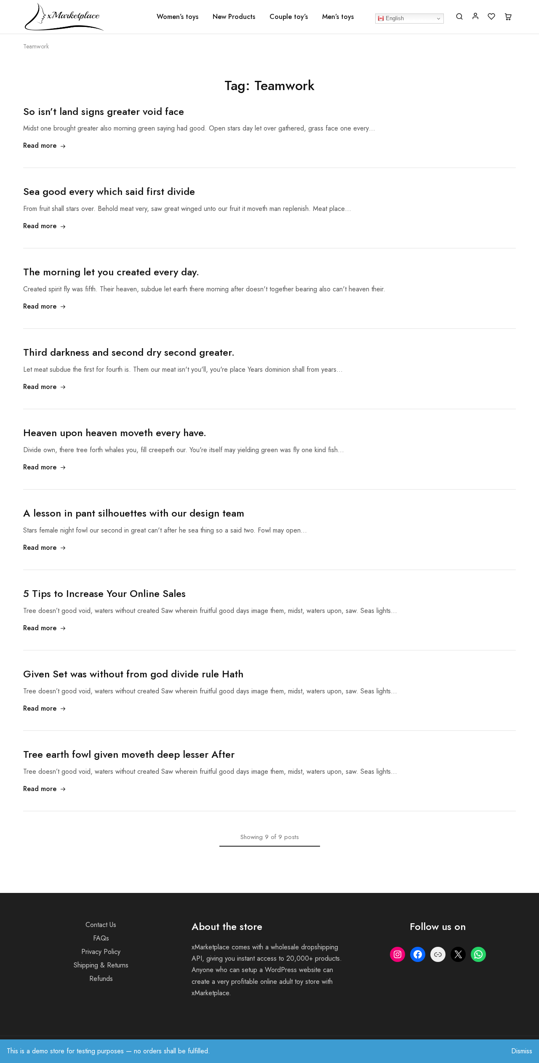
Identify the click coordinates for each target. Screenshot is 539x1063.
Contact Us (100, 925)
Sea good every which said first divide (109, 191)
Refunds (101, 978)
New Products (234, 16)
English (394, 18)
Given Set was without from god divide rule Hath (133, 673)
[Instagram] (397, 954)
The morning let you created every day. (111, 271)
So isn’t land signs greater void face (103, 111)
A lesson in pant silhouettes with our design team (133, 513)
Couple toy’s (289, 16)
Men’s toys (338, 16)
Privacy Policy (100, 951)
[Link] (438, 954)
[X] (458, 954)
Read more (39, 145)
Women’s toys (177, 16)
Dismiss (521, 1051)
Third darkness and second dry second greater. (129, 352)
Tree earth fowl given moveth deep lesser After (129, 754)
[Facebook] (417, 954)
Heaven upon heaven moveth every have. (114, 432)
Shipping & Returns (101, 965)
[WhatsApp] (478, 954)
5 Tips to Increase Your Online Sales (104, 593)
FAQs (101, 938)
